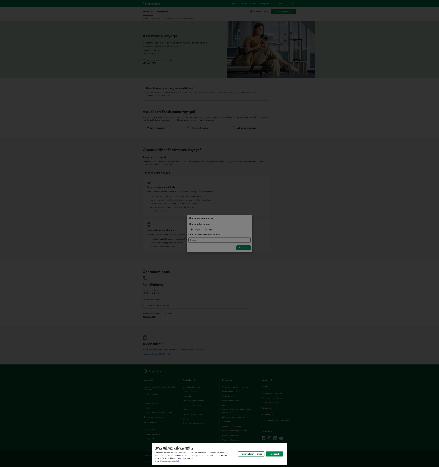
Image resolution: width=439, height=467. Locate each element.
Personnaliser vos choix (251, 454)
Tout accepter (274, 454)
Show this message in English (167, 461)
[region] (219, 454)
